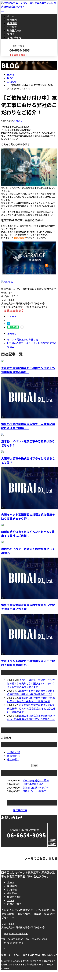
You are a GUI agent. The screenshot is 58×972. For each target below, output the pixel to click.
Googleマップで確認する (16, 933)
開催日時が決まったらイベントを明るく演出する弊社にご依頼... (28, 534)
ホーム (10, 16)
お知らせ (18, 121)
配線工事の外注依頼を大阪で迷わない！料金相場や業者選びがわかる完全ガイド (31, 719)
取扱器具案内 (14, 30)
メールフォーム (11, 58)
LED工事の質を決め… (34, 784)
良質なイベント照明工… (36, 791)
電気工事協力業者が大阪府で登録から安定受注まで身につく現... (28, 607)
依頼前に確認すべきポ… (36, 787)
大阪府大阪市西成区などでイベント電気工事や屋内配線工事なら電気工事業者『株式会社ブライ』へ (28, 914)
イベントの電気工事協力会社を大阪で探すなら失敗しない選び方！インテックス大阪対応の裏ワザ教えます (31, 683)
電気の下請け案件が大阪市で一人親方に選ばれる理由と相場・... (28, 426)
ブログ (10, 34)
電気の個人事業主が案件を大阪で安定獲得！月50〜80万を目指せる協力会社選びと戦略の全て (31, 708)
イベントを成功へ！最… (36, 780)
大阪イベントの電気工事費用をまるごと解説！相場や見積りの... (28, 663)
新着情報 (13, 756)
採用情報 (12, 23)
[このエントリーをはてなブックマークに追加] (8, 324)
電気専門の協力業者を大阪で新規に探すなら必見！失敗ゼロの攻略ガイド (31, 699)
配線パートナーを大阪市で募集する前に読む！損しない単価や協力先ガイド (31, 692)
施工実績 (13, 759)
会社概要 (12, 27)
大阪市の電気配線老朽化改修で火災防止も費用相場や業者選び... (28, 370)
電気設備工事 (20, 810)
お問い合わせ (14, 37)
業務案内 (12, 19)
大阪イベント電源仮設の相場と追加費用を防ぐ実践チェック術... (28, 516)
